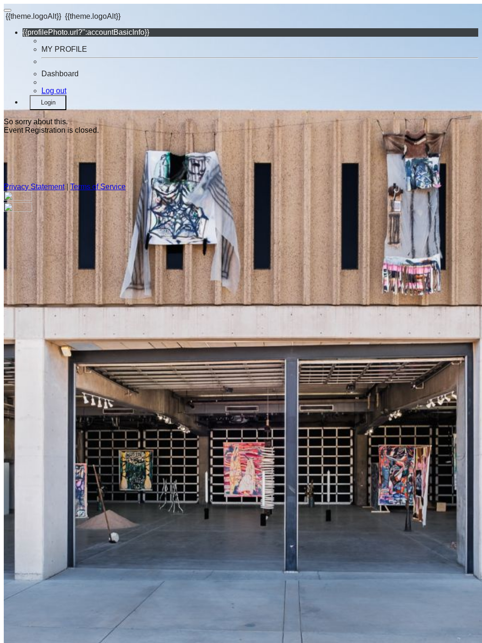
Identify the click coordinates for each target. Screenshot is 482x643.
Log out (53, 91)
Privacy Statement (34, 187)
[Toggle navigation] (7, 10)
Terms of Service (98, 187)
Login (48, 102)
